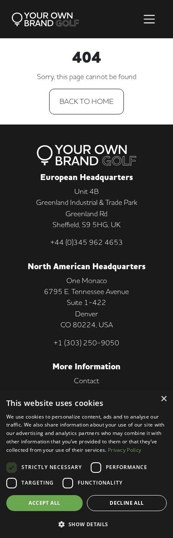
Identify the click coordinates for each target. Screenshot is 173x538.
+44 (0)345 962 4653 (86, 242)
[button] (86, 524)
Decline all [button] (127, 502)
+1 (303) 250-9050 (86, 342)
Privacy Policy (124, 449)
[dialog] (86, 464)
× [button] (163, 399)
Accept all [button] (44, 502)
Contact (86, 380)
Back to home (86, 101)
